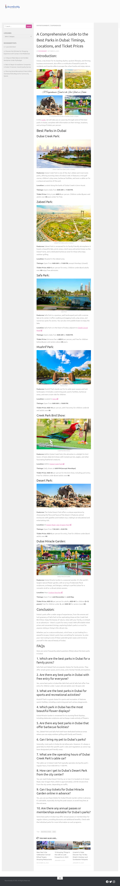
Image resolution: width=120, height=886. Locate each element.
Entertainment (43, 25)
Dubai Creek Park (56, 464)
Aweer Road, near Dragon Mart (58, 525)
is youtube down (10, 47)
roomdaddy (42, 51)
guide (43, 120)
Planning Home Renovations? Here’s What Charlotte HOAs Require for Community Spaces (18, 73)
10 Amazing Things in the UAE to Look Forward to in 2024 (62, 854)
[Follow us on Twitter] (110, 881)
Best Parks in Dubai (46, 831)
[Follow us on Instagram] (114, 881)
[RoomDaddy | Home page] (12, 7)
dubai (54, 831)
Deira (54, 399)
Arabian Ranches (54, 592)
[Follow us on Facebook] (107, 881)
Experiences (56, 25)
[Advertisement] (63, 15)
